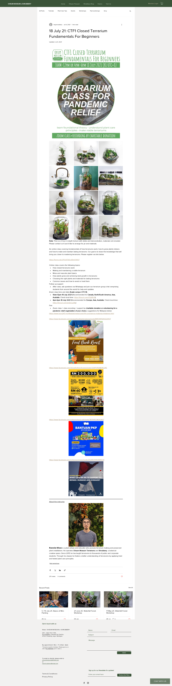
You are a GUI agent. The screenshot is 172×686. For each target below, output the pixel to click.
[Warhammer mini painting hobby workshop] (53, 599)
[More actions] (121, 24)
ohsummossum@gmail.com (50, 660)
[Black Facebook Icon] (84, 683)
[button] (162, 3)
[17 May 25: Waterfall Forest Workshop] (118, 599)
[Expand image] (61, 153)
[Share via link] (65, 570)
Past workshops (95, 11)
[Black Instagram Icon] (88, 683)
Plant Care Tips (62, 11)
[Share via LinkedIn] (60, 570)
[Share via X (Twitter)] (55, 570)
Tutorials (51, 11)
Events (73, 11)
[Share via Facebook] (50, 570)
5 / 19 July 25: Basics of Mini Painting (53, 612)
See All (131, 587)
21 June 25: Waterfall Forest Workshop (85, 612)
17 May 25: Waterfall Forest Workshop (116, 612)
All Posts (41, 11)
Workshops (82, 11)
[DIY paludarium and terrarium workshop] (86, 599)
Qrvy (105, 11)
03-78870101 (49, 648)
